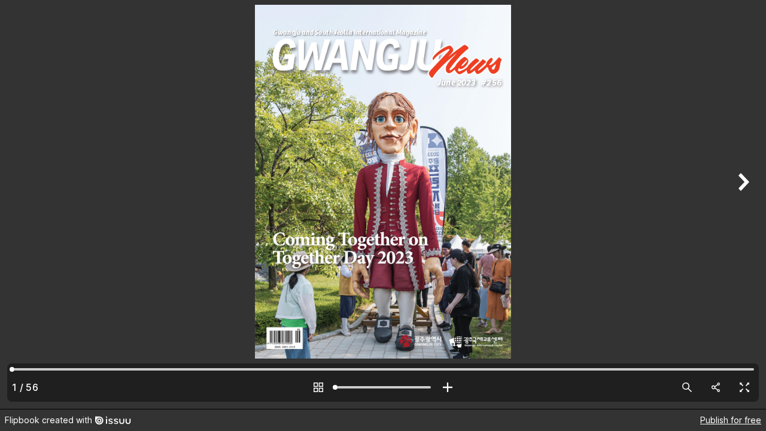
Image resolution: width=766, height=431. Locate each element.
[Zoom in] (448, 387)
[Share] (716, 387)
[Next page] (742, 204)
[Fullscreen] (744, 387)
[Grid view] (318, 387)
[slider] (383, 387)
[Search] (687, 387)
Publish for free (730, 420)
